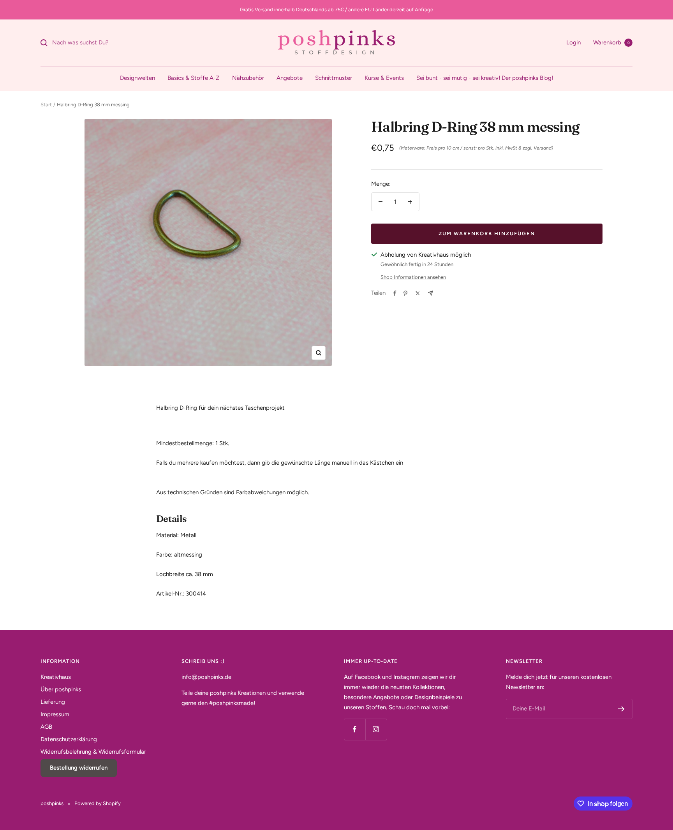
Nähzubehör (248, 77)
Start (46, 104)
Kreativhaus (56, 676)
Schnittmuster (333, 77)
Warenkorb (611, 42)
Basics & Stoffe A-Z (193, 77)
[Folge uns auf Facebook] (354, 729)
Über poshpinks (61, 689)
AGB (46, 726)
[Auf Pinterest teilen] (405, 293)
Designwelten (137, 77)
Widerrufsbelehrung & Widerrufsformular (93, 751)
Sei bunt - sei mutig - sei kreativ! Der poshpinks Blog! (484, 77)
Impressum (55, 714)
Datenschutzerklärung (69, 739)
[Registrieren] (621, 709)
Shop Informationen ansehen (413, 277)
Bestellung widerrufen (78, 767)
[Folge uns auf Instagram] (376, 729)
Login (573, 42)
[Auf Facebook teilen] (394, 293)
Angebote (290, 77)
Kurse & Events (384, 77)
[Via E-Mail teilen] (430, 293)
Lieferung (53, 701)
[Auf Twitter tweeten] (417, 293)
